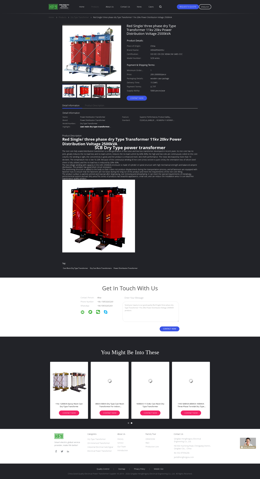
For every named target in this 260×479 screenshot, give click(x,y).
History (120, 439)
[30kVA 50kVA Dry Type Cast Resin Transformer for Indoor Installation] (110, 381)
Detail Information (70, 105)
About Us (110, 6)
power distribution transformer (126, 268)
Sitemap (121, 469)
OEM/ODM (150, 439)
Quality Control (103, 469)
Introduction (122, 450)
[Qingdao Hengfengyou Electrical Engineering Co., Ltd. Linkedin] (68, 451)
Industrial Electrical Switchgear (100, 447)
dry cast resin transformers (101, 268)
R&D (147, 443)
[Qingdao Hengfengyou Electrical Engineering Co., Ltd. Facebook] (56, 451)
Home (81, 6)
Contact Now (136, 98)
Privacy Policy (139, 469)
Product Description (94, 105)
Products (95, 6)
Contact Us (125, 6)
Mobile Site (158, 469)
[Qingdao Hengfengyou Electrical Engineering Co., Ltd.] (84, 312)
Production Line (152, 446)
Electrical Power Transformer (99, 451)
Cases (151, 6)
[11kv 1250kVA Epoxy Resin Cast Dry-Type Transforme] (69, 381)
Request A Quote (188, 6)
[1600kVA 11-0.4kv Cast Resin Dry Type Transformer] (150, 381)
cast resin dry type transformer (75, 268)
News (139, 6)
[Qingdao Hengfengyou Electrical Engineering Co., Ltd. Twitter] (62, 451)
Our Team (121, 446)
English (205, 7)
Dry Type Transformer (96, 439)
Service (120, 443)
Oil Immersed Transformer (98, 443)
